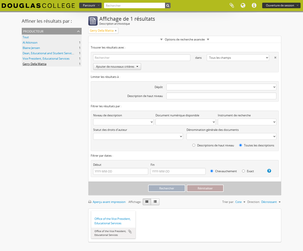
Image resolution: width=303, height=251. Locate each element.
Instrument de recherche (234, 115)
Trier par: (228, 202)
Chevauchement (225, 171)
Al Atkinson (30, 42)
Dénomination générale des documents (213, 130)
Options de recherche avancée (185, 39)
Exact (250, 171)
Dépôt (159, 87)
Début (97, 165)
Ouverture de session (280, 5)
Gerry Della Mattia (34, 64)
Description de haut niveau (145, 96)
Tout (26, 37)
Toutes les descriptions (258, 145)
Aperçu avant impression (109, 202)
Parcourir (89, 5)
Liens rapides (254, 5)
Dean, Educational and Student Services (49, 53)
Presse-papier (231, 5)
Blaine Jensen (31, 48)
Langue (242, 5)
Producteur (33, 31)
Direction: (253, 202)
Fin (153, 165)
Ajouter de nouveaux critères (115, 67)
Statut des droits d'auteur (110, 130)
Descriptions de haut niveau (215, 145)
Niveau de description (107, 115)
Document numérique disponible (177, 115)
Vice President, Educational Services (46, 59)
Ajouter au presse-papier (130, 231)
